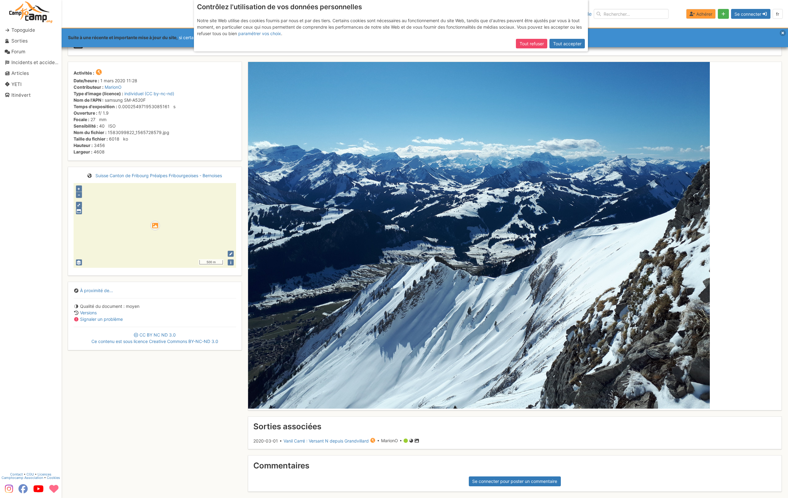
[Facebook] (23, 491)
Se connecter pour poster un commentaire (514, 481)
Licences (44, 474)
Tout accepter (567, 43)
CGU (30, 474)
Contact (16, 474)
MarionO (113, 87)
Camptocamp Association (22, 478)
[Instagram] (7, 491)
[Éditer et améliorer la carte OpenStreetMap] (231, 254)
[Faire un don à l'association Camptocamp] (53, 491)
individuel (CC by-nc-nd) (149, 93)
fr (777, 14)
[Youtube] (38, 491)
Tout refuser (532, 43)
